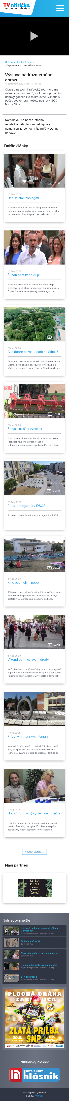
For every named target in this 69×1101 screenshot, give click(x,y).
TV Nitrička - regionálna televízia (18, 7)
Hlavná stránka (16, 62)
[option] (34, 888)
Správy (30, 62)
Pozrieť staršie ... (34, 851)
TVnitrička (39, 1096)
